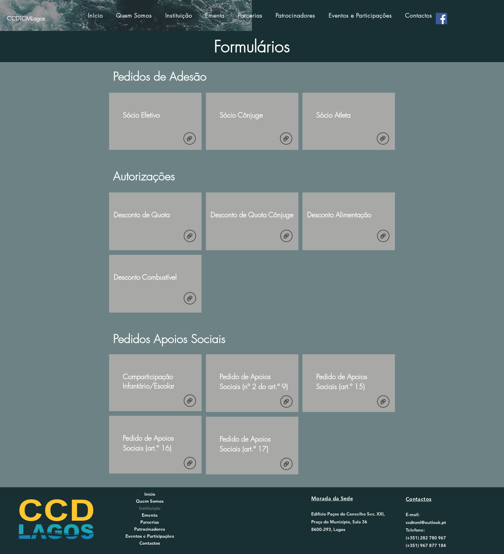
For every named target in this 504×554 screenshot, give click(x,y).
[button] (179, 15)
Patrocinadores (149, 529)
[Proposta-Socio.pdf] (189, 139)
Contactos (149, 543)
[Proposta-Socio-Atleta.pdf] (382, 139)
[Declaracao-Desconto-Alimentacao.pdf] (383, 236)
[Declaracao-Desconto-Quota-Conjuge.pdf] (286, 236)
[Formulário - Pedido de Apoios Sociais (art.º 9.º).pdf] (286, 402)
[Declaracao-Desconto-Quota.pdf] (189, 236)
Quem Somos (150, 501)
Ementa (150, 515)
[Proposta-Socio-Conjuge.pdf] (286, 139)
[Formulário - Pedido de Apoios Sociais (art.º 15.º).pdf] (383, 402)
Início (149, 494)
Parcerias (149, 522)
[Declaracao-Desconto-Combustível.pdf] (189, 299)
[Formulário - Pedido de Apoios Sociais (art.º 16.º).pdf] (189, 464)
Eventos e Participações (149, 536)
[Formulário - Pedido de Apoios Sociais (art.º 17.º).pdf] (286, 464)
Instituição (149, 508)
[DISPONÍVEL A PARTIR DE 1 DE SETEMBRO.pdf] (189, 401)
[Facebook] (441, 18)
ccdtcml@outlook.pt (426, 522)
